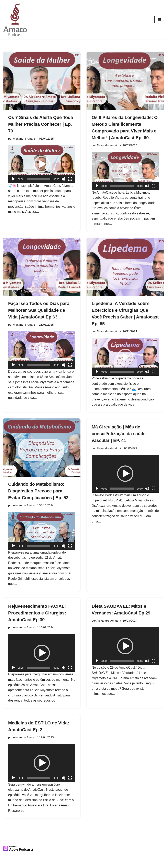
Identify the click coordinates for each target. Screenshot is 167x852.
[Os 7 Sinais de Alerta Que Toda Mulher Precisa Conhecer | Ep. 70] (41, 81)
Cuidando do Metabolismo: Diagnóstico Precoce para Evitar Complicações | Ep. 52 (38, 491)
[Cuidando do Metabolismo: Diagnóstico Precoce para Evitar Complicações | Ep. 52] (41, 447)
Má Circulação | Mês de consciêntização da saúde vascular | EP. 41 (119, 433)
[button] (42, 164)
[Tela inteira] (70, 179)
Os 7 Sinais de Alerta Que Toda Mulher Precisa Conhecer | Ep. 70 (40, 124)
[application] (41, 164)
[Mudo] (64, 179)
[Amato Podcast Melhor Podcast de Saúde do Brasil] (15, 20)
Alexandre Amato (24, 138)
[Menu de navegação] (159, 19)
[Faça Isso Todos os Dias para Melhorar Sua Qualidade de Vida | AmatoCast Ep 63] (41, 267)
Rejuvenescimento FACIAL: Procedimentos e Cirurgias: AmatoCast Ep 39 (37, 613)
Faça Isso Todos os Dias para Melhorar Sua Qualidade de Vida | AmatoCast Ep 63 (38, 310)
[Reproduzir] (13, 179)
